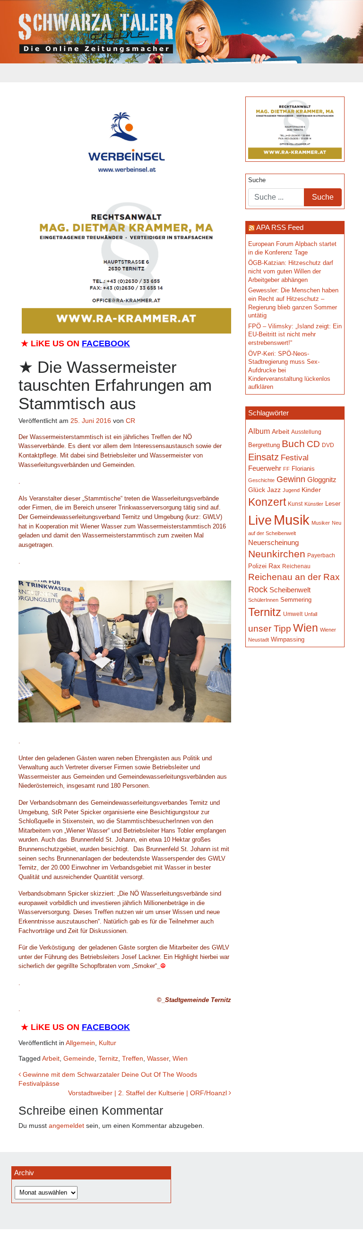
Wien (180, 1058)
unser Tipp (269, 628)
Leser (332, 504)
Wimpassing (287, 639)
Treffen (132, 1058)
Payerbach (321, 555)
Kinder (311, 489)
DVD (328, 445)
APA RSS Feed (279, 227)
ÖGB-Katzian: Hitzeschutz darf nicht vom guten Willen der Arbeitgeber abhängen (290, 271)
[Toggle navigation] (24, 72)
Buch (293, 443)
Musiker (320, 523)
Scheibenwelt (290, 590)
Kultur (107, 1043)
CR (130, 420)
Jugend (291, 490)
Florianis (303, 468)
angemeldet (66, 1125)
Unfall (310, 614)
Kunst (295, 504)
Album (259, 431)
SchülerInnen (263, 600)
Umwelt (292, 614)
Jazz (274, 489)
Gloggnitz (322, 480)
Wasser (158, 1058)
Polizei (257, 566)
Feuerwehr (264, 468)
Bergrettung (264, 445)
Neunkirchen (276, 554)
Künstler (313, 504)
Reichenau (296, 566)
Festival (295, 457)
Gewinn (291, 479)
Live (260, 520)
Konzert (267, 502)
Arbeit (51, 1058)
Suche (257, 180)
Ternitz (108, 1058)
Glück (256, 489)
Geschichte (261, 480)
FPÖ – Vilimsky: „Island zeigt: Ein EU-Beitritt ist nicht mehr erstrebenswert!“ (295, 334)
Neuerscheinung (273, 542)
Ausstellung (306, 432)
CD (313, 444)
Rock (258, 589)
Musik (292, 520)
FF (286, 469)
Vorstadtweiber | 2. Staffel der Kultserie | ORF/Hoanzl (148, 1093)
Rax (274, 566)
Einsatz (263, 457)
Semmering (295, 599)
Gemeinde (79, 1058)
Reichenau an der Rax (294, 577)
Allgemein (80, 1043)
